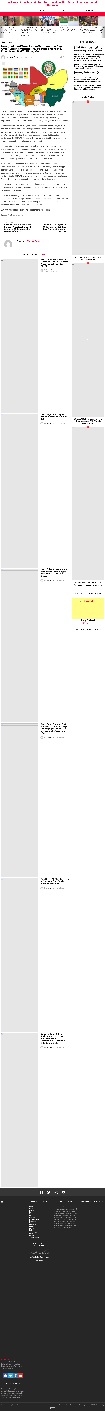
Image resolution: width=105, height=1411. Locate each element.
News (31, 1207)
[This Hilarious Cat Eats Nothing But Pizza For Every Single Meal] (88, 503)
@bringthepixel (88, 623)
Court (43, 254)
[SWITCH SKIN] (99, 14)
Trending (89, 11)
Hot (64, 11)
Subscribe (39, 1261)
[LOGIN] (103, 14)
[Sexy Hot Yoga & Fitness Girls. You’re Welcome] (88, 178)
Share (3, 63)
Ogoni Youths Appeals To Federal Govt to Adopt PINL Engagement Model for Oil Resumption (87, 87)
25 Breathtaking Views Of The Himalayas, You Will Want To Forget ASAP (88, 421)
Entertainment (34, 1219)
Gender (31, 1233)
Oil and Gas (33, 1225)
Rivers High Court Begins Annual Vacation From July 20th (53, 417)
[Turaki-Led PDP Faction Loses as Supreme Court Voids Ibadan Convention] (19, 955)
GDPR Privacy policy (81, 1405)
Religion (31, 1230)
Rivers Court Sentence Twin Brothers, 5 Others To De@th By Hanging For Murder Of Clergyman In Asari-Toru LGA (54, 728)
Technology (33, 1232)
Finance (31, 1228)
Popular (40, 11)
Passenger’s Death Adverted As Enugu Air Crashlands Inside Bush (67, 29)
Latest (14, 11)
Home (31, 1212)
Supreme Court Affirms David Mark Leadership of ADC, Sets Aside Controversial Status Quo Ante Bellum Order (53, 1038)
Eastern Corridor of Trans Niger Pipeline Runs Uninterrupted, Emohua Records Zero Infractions (87, 79)
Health (31, 1226)
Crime (31, 1208)
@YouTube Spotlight (39, 1257)
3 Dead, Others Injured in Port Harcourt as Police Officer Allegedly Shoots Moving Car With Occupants (9, 31)
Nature (31, 1235)
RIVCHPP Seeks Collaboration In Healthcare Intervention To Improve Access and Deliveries (48, 31)
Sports (31, 1223)
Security (32, 1214)
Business (32, 1217)
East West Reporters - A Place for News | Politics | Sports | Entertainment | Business (52, 3)
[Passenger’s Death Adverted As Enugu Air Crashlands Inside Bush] (69, 21)
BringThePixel (88, 621)
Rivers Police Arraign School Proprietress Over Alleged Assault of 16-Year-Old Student (54, 573)
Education (32, 1221)
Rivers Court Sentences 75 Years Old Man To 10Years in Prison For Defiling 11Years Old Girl (54, 263)
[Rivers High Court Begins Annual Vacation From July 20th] (19, 491)
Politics (31, 1210)
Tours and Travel (34, 1237)
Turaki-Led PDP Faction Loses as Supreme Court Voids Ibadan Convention (54, 881)
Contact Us (69, 1405)
